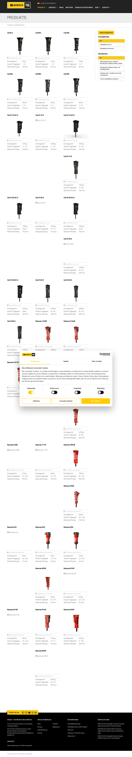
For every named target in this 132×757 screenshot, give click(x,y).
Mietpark (69, 7)
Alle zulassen (95, 401)
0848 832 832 (102, 729)
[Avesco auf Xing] (32, 712)
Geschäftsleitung (42, 730)
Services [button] (52, 7)
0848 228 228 (102, 724)
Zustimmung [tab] (35, 361)
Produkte (10, 25)
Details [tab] (66, 361)
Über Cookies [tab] (97, 361)
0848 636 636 (102, 736)
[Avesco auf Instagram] (26, 712)
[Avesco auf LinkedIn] (35, 712)
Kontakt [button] (106, 7)
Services (39, 727)
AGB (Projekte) (83, 727)
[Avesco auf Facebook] (22, 712)
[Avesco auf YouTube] (29, 712)
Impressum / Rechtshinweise (76, 733)
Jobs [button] (97, 7)
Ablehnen (36, 401)
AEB (69, 730)
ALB (72, 730)
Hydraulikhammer (19, 25)
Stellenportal (56, 727)
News (61, 7)
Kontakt (39, 733)
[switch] (54, 392)
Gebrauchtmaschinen (84, 7)
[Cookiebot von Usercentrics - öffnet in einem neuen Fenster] (101, 354)
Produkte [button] (41, 7)
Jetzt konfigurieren (106, 32)
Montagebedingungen (74, 724)
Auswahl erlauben (66, 401)
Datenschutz (71, 736)
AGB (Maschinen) (73, 727)
